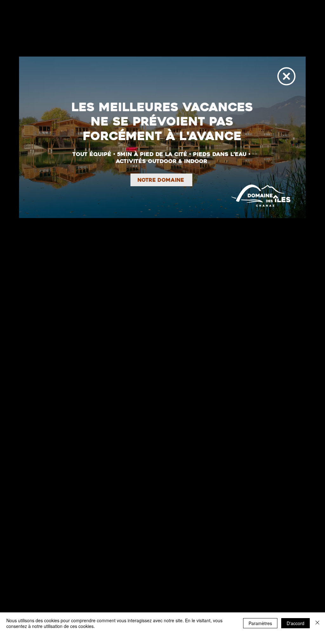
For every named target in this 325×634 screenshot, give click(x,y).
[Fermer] (317, 623)
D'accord (295, 623)
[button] (286, 76)
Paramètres (260, 623)
